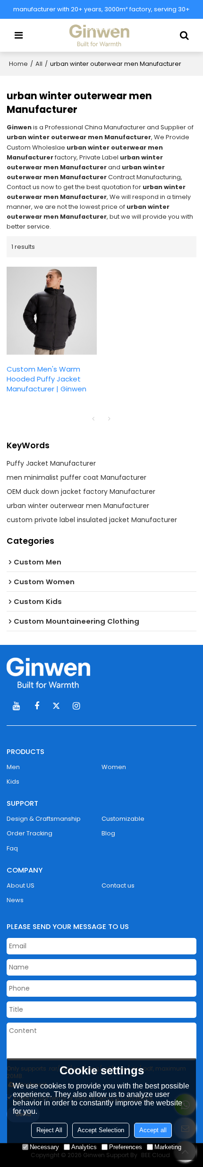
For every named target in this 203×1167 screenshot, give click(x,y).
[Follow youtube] (16, 706)
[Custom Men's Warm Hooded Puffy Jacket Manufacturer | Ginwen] (52, 311)
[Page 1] (93, 419)
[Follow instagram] (76, 706)
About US (20, 885)
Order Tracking (29, 833)
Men (13, 766)
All (38, 63)
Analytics (84, 1147)
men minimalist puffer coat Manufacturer (76, 477)
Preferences (125, 1147)
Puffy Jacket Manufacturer (51, 463)
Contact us (118, 885)
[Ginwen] (101, 672)
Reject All (49, 1130)
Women (114, 766)
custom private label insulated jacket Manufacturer (92, 519)
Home (18, 63)
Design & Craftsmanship (44, 818)
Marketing (167, 1147)
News (15, 900)
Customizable (123, 818)
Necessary (44, 1147)
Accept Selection (100, 1130)
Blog (108, 833)
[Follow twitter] (56, 706)
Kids (13, 781)
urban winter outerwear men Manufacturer (78, 505)
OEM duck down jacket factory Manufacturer (81, 491)
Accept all (153, 1130)
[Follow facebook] (36, 706)
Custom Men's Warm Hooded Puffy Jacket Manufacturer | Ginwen (46, 379)
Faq (12, 848)
